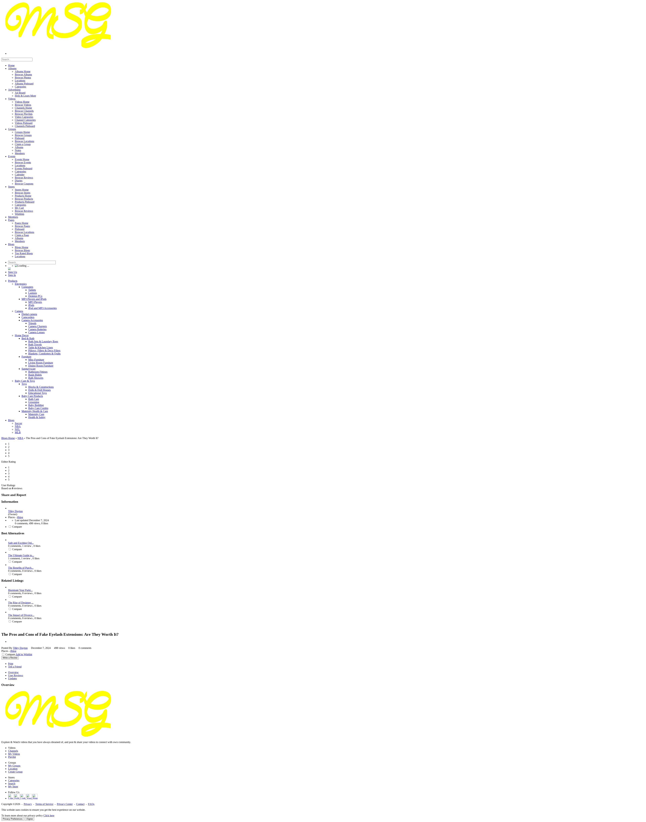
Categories (13, 780)
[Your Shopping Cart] (9, 269)
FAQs (91, 804)
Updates (12, 678)
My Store (13, 786)
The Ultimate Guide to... (21, 555)
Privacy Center (65, 804)
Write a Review (10, 657)
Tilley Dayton (15, 511)
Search (11, 783)
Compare (17, 526)
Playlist (12, 756)
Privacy (28, 804)
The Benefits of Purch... (20, 567)
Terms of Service (44, 804)
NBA (20, 438)
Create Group (15, 771)
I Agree (29, 819)
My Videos (14, 753)
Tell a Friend (15, 666)
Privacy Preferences (13, 819)
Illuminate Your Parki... (20, 590)
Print (10, 663)
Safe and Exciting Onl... (21, 542)
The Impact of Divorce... (21, 615)
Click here (48, 815)
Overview (13, 672)
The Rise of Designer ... (20, 602)
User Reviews (15, 675)
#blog (20, 517)
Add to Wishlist (24, 654)
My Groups (14, 765)
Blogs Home (8, 438)
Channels (13, 750)
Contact (80, 804)
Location (12, 768)
